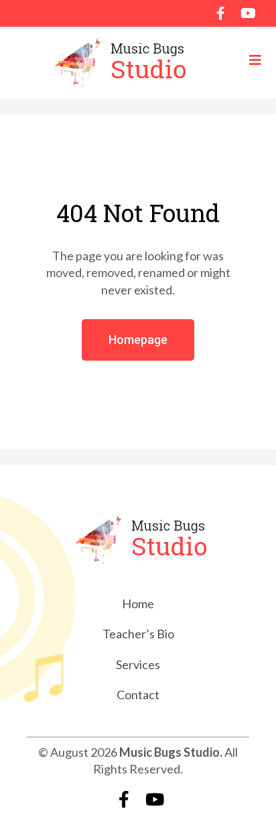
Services (138, 664)
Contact (138, 694)
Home (138, 603)
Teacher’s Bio (138, 633)
